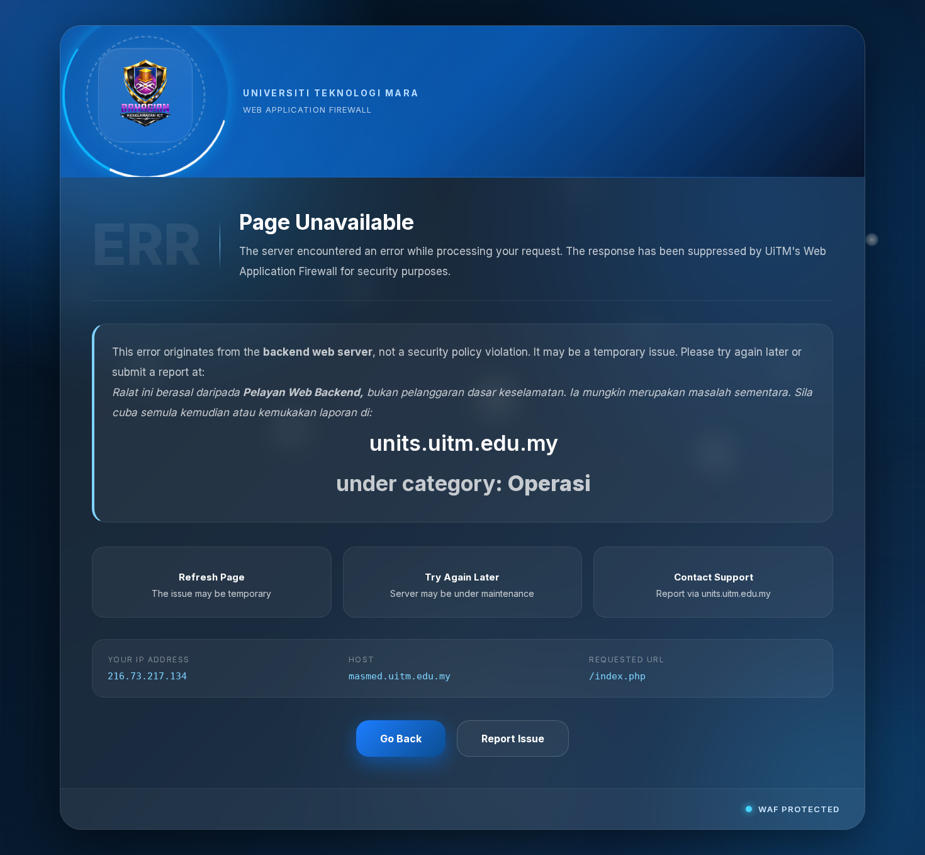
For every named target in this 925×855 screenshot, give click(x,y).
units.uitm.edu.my (463, 443)
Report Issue (512, 738)
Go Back (401, 738)
